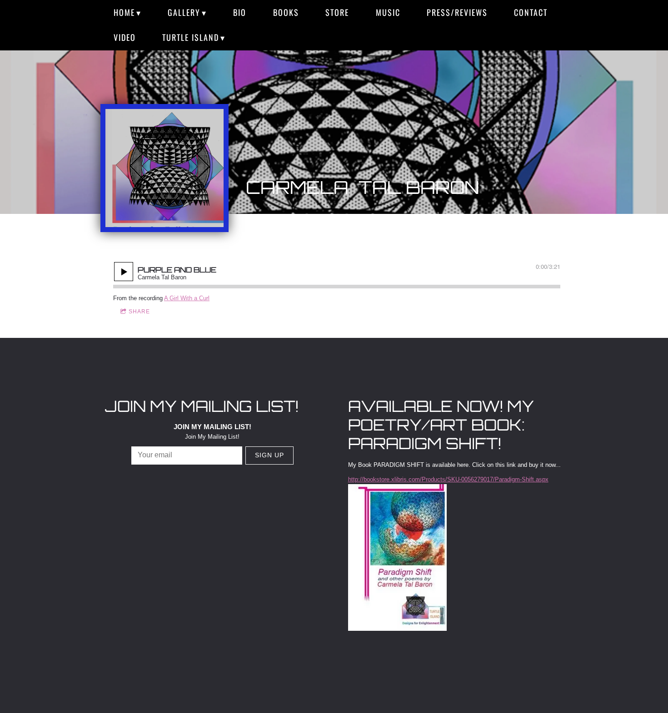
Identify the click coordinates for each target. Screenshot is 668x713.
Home (124, 12)
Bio (239, 12)
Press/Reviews (457, 12)
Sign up (269, 455)
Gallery (184, 12)
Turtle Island (190, 37)
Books (286, 12)
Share (139, 311)
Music (388, 12)
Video (125, 37)
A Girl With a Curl (186, 298)
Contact (531, 12)
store (337, 12)
